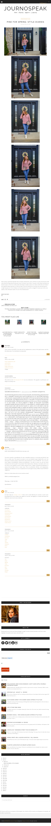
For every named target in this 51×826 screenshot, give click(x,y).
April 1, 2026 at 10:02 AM (9, 492)
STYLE (28, 18)
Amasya (6, 542)
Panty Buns (7, 345)
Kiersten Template (14, 821)
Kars (6, 567)
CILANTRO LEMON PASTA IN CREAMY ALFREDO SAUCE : (21, 745)
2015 (4, 780)
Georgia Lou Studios (26, 821)
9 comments (47, 299)
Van (5, 559)
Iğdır (6, 541)
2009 (4, 790)
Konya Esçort (7, 518)
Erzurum (7, 537)
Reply (48, 354)
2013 (4, 783)
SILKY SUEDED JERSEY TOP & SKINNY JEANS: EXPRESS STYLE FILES (24, 699)
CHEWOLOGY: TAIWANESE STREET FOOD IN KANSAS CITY (22, 730)
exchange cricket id (18, 494)
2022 (4, 768)
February (6, 765)
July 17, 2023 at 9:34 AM (9, 347)
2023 (4, 760)
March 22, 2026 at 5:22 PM (9, 449)
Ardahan (6, 534)
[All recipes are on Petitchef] (5, 671)
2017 (4, 777)
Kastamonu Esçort (8, 513)
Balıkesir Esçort (8, 521)
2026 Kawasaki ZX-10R (18, 379)
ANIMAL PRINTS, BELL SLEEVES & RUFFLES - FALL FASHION (22, 737)
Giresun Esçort (8, 516)
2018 (4, 775)
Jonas (6, 491)
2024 (4, 758)
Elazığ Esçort (7, 519)
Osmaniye (7, 544)
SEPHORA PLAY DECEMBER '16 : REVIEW (17, 722)
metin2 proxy (7, 363)
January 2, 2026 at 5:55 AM (9, 389)
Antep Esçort (7, 514)
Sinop (6, 560)
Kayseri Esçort (8, 511)
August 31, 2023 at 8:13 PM (9, 359)
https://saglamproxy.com (10, 361)
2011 (4, 787)
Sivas (6, 547)
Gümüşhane (7, 536)
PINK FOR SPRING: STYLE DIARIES (11, 763)
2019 (4, 773)
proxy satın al (7, 364)
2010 (4, 789)
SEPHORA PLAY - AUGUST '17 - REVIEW (17, 692)
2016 (4, 778)
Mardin (6, 562)
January (5, 766)
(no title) (4, 680)
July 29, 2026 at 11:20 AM (9, 530)
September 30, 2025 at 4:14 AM (10, 377)
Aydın (6, 568)
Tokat (6, 539)
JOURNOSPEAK (25, 8)
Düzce (6, 545)
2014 (4, 782)
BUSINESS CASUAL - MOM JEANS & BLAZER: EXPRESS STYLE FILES (24, 714)
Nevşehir (7, 570)
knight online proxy (9, 366)
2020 (4, 771)
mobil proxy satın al (9, 368)
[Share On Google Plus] (5, 299)
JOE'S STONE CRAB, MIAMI (14, 707)
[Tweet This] (2, 299)
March (5, 761)
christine (7, 447)
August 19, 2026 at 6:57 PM (9, 555)
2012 (4, 785)
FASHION (23, 18)
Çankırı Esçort (8, 522)
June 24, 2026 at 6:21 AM (9, 506)
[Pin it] (7, 299)
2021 (4, 770)
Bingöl (6, 571)
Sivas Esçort (7, 510)
